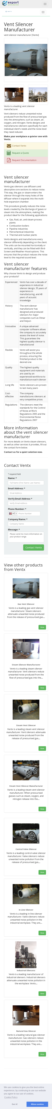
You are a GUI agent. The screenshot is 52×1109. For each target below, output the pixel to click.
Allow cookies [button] (37, 1104)
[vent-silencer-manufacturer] (26, 59)
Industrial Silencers (26, 970)
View (42, 627)
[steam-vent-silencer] (26, 709)
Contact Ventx (33, 547)
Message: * (14, 529)
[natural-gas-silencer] (26, 1015)
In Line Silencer (26, 910)
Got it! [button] (15, 1104)
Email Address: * (16, 488)
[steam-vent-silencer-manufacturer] (26, 770)
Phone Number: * (17, 509)
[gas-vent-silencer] (26, 588)
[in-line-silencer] (26, 894)
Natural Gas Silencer (26, 1031)
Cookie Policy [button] (10, 1097)
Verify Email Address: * (20, 498)
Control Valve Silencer (26, 849)
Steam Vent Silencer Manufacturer (26, 786)
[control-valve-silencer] (26, 833)
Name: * (12, 478)
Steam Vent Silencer (26, 725)
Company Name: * (17, 519)
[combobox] (13, 513)
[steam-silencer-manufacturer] (26, 649)
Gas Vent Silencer (26, 604)
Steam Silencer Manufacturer (26, 664)
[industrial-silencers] (26, 954)
